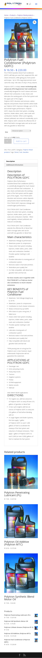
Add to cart (21, 141)
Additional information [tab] (14, 165)
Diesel (16, 152)
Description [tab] (10, 161)
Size (6, 132)
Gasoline (26, 152)
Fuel (20, 152)
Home (6, 15)
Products (13, 15)
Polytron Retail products (25, 15)
